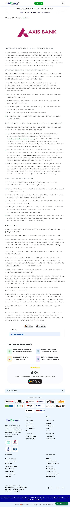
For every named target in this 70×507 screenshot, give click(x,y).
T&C (20, 485)
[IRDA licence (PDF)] (8, 449)
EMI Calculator (50, 425)
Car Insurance (29, 423)
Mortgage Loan (50, 433)
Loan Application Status (52, 474)
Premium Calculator (31, 436)
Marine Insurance (50, 476)
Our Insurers (29, 433)
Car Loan (48, 423)
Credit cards (33, 12)
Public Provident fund (11, 466)
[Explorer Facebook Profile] (48, 488)
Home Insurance (30, 428)
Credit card (26, 18)
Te (25, 12)
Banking (48, 458)
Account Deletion (9, 487)
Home (21, 12)
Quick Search (63, 503)
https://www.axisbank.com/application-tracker (20, 139)
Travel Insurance (30, 438)
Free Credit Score (50, 468)
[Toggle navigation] (63, 3)
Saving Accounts (9, 468)
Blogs (14, 485)
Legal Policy (8, 491)
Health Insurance (30, 425)
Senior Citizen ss (9, 471)
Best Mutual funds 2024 (52, 463)
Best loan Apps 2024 (51, 461)
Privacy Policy (17, 491)
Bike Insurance (30, 420)
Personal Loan (50, 436)
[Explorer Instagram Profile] (58, 488)
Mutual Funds (8, 463)
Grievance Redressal (18, 489)
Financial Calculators (10, 458)
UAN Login (8, 476)
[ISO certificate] (15, 449)
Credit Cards (49, 466)
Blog (28, 12)
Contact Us (8, 485)
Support (37, 3)
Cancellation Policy (22, 487)
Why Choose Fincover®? (18, 334)
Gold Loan (49, 428)
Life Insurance (29, 431)
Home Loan (49, 431)
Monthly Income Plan (10, 461)
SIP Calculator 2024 (10, 474)
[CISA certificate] (15, 442)
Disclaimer (8, 489)
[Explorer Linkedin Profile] (53, 488)
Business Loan (50, 420)
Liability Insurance (51, 471)
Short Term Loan (50, 438)
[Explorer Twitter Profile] (63, 488)
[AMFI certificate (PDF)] (8, 442)
